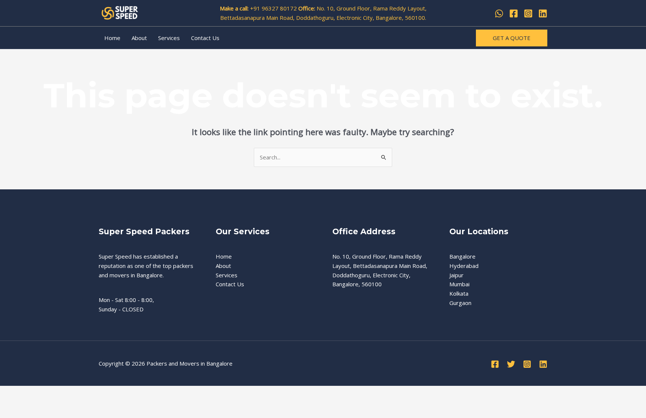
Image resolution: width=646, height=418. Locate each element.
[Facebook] (513, 13)
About (139, 38)
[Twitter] (511, 364)
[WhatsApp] (499, 13)
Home (112, 38)
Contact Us (205, 38)
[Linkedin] (542, 13)
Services (169, 38)
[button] (511, 38)
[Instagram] (528, 13)
